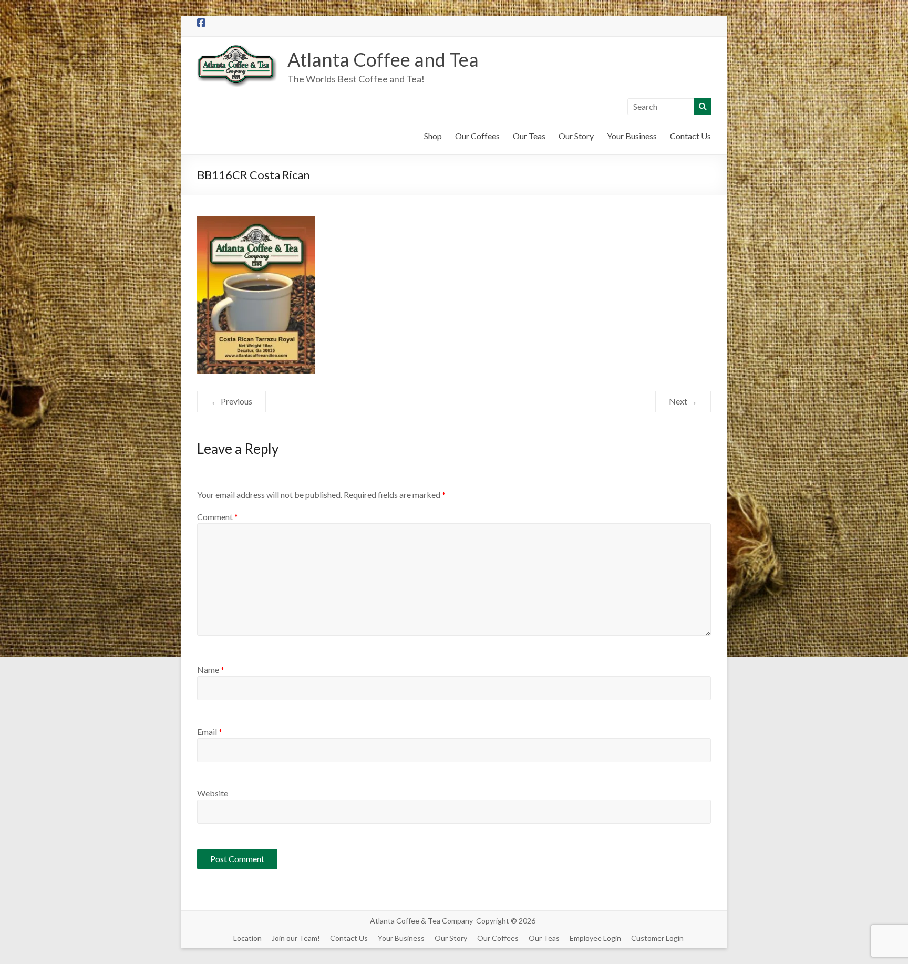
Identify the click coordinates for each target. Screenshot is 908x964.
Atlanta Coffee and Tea (383, 59)
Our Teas (529, 136)
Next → (683, 401)
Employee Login (595, 938)
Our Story (576, 136)
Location (247, 938)
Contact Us (690, 136)
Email (209, 732)
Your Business (632, 136)
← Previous (231, 401)
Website (212, 793)
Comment (217, 517)
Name (210, 670)
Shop (433, 136)
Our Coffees (477, 136)
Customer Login (657, 938)
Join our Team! (296, 938)
